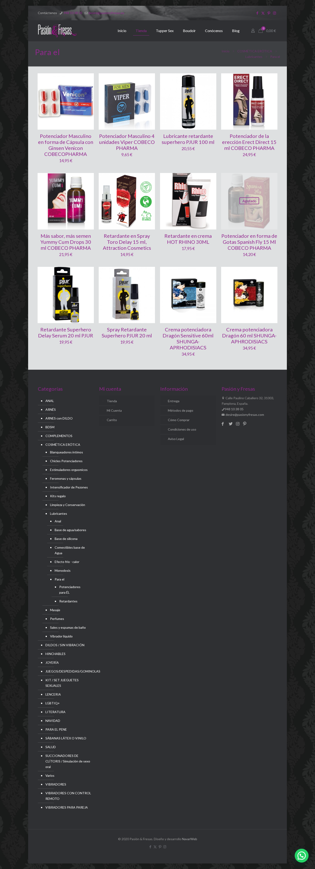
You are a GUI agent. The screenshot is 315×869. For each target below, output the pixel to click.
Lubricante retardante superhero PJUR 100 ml (188, 139)
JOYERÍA (52, 662)
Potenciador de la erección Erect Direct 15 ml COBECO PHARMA (249, 142)
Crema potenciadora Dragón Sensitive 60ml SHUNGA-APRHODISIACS (188, 338)
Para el (59, 579)
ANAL (49, 401)
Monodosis (63, 570)
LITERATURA (55, 712)
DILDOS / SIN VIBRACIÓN (64, 645)
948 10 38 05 (72, 13)
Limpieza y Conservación (67, 505)
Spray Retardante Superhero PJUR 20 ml (127, 332)
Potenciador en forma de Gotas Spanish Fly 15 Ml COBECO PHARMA (249, 242)
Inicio (225, 51)
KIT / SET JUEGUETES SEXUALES (62, 682)
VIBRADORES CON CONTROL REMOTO (68, 796)
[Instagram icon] (274, 13)
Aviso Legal (176, 439)
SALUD (50, 747)
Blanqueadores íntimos (66, 452)
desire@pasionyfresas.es (106, 13)
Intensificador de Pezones (69, 487)
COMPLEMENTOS (58, 436)
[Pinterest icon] (268, 13)
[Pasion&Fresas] (57, 30)
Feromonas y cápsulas (65, 478)
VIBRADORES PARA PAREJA (66, 807)
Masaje (55, 610)
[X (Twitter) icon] (263, 13)
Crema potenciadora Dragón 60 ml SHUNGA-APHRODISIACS (249, 335)
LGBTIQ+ (52, 703)
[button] (302, 856)
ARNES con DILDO (59, 418)
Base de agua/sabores (70, 530)
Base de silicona (66, 539)
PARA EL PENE (56, 729)
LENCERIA (53, 694)
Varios (49, 775)
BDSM (49, 427)
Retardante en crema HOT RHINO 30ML (188, 239)
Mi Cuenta (114, 410)
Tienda (112, 401)
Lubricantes (253, 57)
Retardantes (68, 601)
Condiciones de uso (182, 429)
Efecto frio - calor (67, 562)
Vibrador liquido (61, 636)
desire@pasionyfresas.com (244, 415)
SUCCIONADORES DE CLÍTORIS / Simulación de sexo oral (67, 761)
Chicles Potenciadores (66, 461)
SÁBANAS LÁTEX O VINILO (65, 738)
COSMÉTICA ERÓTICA (254, 51)
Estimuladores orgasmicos (69, 470)
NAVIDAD (52, 721)
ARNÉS (50, 409)
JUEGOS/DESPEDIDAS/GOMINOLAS (68, 671)
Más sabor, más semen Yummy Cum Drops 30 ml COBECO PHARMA (65, 242)
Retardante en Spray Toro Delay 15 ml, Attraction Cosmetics (127, 242)
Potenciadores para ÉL (69, 589)
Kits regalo (58, 496)
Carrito (112, 420)
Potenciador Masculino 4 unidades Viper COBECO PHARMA (127, 142)
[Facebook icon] (257, 13)
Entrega (173, 401)
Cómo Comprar (179, 420)
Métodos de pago (180, 410)
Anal (58, 521)
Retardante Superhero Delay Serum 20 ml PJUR (65, 332)
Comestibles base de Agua (70, 550)
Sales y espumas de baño (68, 627)
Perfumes (57, 619)
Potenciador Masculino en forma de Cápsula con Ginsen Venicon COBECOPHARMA (65, 145)
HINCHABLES (55, 654)
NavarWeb (189, 839)
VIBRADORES (55, 784)
